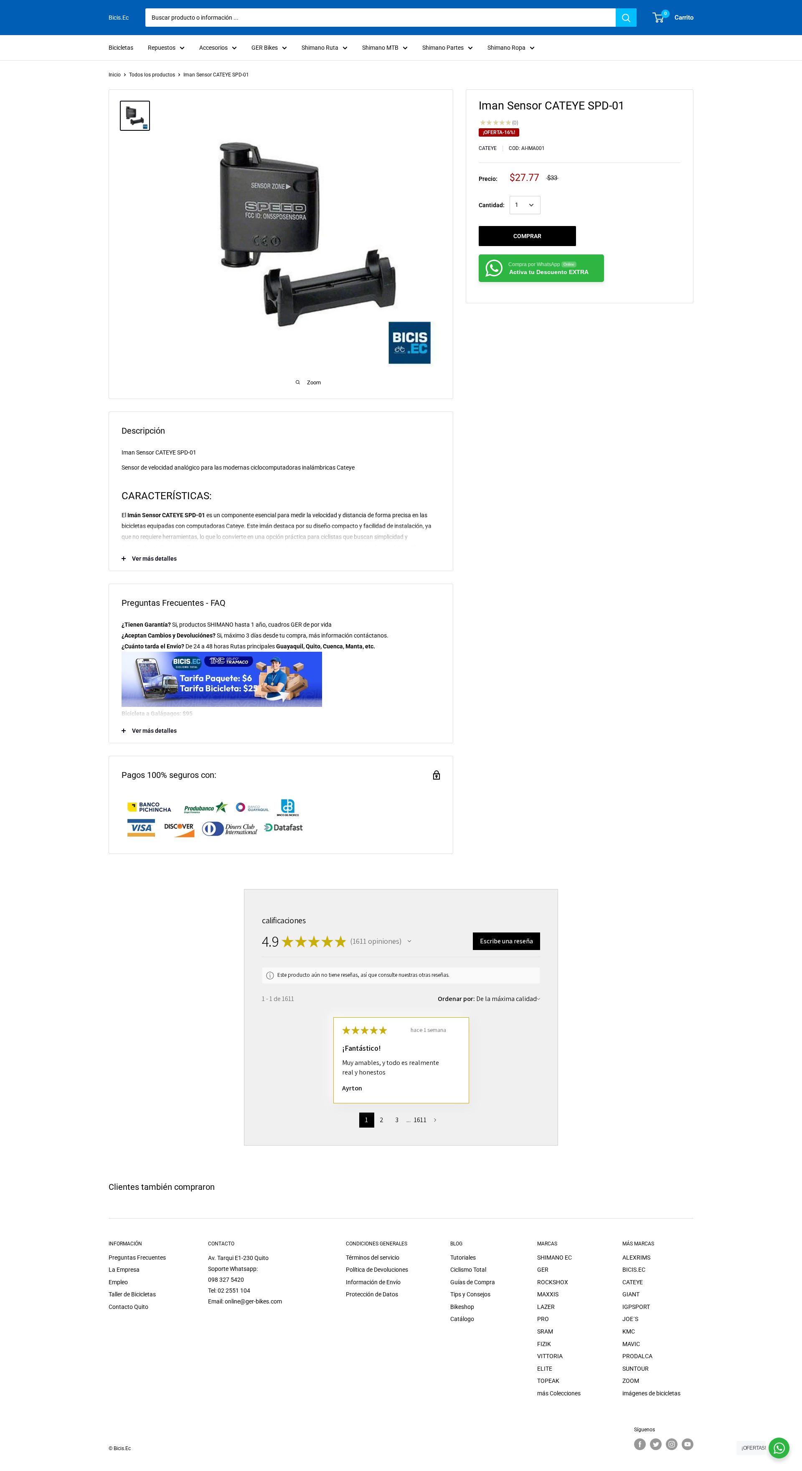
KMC (628, 1331)
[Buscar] (626, 17)
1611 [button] (420, 1119)
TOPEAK (548, 1380)
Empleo (118, 1282)
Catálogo (462, 1319)
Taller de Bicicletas (132, 1294)
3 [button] (396, 1119)
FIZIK (544, 1344)
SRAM (545, 1331)
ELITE (544, 1368)
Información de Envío (373, 1282)
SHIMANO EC (554, 1257)
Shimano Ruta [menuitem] (320, 47)
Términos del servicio (372, 1257)
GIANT (631, 1294)
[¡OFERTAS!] (779, 1448)
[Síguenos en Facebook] (640, 1444)
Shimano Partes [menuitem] (443, 47)
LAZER (546, 1306)
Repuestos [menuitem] (161, 47)
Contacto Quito (128, 1306)
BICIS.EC (633, 1269)
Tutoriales (463, 1257)
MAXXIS (547, 1294)
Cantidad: (492, 205)
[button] (409, 941)
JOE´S (630, 1319)
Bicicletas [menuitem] (121, 47)
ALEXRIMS (636, 1257)
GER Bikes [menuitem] (264, 47)
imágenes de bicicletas (651, 1393)
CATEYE (488, 148)
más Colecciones (559, 1393)
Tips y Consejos (470, 1294)
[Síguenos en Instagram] (672, 1444)
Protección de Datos (372, 1294)
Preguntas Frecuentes (137, 1257)
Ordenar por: (456, 998)
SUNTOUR (635, 1368)
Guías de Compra (472, 1282)
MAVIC (631, 1344)
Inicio (115, 75)
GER (542, 1269)
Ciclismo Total (468, 1269)
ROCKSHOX (552, 1282)
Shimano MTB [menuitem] (380, 47)
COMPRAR (527, 236)
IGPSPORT (636, 1306)
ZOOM (630, 1380)
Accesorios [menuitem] (213, 47)
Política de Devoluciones (377, 1269)
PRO (543, 1319)
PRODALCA (637, 1356)
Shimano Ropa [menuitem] (506, 47)
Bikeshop (462, 1306)
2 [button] (381, 1119)
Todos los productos (152, 75)
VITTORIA (550, 1356)
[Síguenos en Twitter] (656, 1444)
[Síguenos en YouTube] (687, 1444)
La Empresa (124, 1269)
